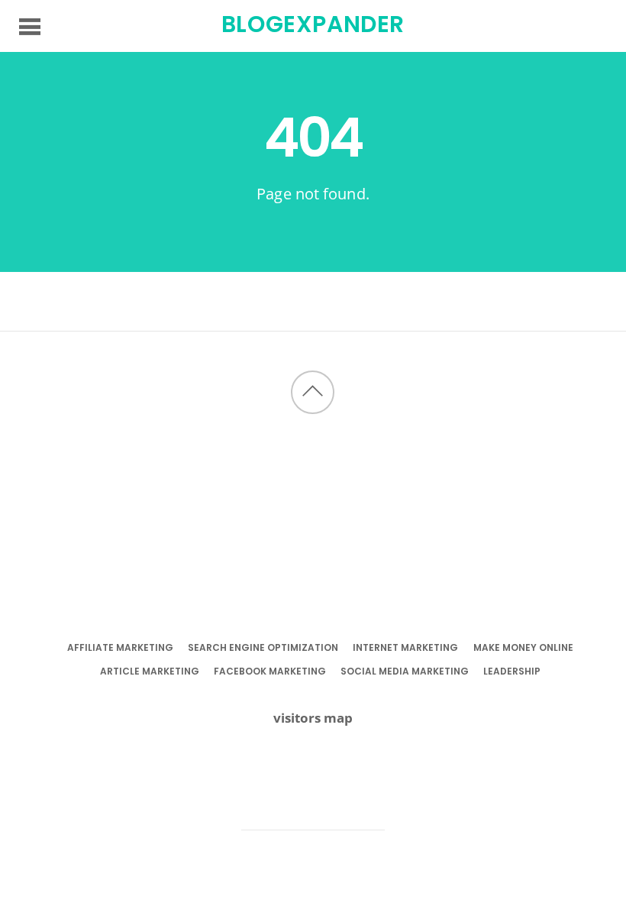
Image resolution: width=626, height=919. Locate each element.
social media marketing (404, 671)
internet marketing (405, 647)
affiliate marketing (120, 647)
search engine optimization (263, 647)
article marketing (149, 671)
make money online (523, 647)
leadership (511, 671)
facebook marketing (270, 671)
